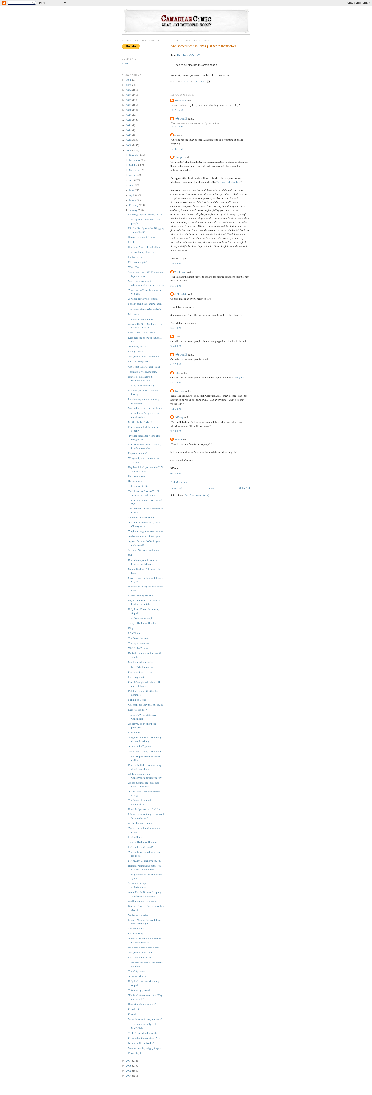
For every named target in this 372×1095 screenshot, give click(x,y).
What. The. (134, 267)
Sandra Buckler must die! (141, 517)
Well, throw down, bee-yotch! (143, 356)
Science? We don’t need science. (145, 550)
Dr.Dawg (178, 417)
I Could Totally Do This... (141, 595)
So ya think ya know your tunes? (145, 1019)
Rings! (131, 628)
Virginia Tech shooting (228, 182)
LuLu (177, 372)
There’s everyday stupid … (142, 618)
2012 (129, 135)
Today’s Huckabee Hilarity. (142, 623)
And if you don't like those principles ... (142, 725)
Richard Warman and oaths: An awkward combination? (144, 867)
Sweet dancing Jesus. (139, 361)
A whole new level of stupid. (143, 298)
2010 (129, 140)
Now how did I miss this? (141, 1043)
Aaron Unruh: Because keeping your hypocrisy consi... (144, 894)
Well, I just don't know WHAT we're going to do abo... (143, 493)
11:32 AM (176, 110)
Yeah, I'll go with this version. (143, 1033)
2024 (129, 90)
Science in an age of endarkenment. (138, 885)
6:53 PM (175, 408)
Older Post (244, 488)
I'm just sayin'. (135, 257)
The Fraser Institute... (139, 638)
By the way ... (135, 481)
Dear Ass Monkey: (138, 709)
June (132, 185)
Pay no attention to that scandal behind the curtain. (144, 602)
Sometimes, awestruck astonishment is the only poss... (146, 283)
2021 (129, 105)
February (134, 205)
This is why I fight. (138, 486)
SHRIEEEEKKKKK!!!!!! (140, 422)
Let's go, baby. (135, 351)
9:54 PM (175, 431)
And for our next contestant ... (143, 901)
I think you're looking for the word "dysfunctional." (146, 816)
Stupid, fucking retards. (140, 662)
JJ (175, 135)
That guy (179, 157)
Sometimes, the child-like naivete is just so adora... (145, 274)
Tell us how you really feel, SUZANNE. (142, 1026)
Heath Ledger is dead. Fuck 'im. (144, 809)
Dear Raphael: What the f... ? (143, 332)
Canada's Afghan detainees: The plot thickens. (145, 684)
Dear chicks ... (135, 732)
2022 (129, 100)
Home (211, 488)
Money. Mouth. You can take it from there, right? (144, 921)
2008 (129, 150)
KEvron (178, 439)
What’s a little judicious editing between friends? (144, 940)
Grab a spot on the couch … (142, 672)
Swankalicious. (136, 928)
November (135, 160)
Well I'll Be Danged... (139, 648)
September (135, 170)
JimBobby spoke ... (138, 346)
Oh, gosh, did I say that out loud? (145, 704)
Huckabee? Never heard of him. (144, 247)
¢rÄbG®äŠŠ (180, 118)
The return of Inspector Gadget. (144, 308)
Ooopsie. (133, 1014)
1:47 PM (175, 263)
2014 (129, 130)
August (133, 175)
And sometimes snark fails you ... (145, 536)
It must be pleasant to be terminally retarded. (141, 378)
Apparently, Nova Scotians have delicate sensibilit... (145, 325)
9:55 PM (175, 473)
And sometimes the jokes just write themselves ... (143, 784)
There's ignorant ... (137, 971)
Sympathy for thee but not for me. (145, 408)
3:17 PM (175, 285)
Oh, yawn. (133, 313)
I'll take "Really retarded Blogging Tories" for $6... (146, 230)
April (132, 195)
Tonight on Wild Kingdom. (142, 371)
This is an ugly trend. (139, 990)
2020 (129, 110)
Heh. (130, 555)
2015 (129, 125)
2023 (129, 95)
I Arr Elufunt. (135, 633)
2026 (129, 80)
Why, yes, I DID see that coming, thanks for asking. (145, 739)
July (131, 180)
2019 (129, 115)
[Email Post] (208, 81)
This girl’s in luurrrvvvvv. (141, 667)
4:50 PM (175, 382)
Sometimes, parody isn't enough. (145, 751)
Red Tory (179, 391)
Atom (125, 63)
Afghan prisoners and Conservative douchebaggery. (145, 776)
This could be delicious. (140, 319)
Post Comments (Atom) (197, 495)
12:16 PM (176, 148)
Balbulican (180, 100)
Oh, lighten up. (136, 933)
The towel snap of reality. (141, 252)
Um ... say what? (136, 677)
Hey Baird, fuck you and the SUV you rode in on (145, 469)
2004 (129, 1075)
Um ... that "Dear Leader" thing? (144, 366)
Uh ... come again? (137, 262)
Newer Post (176, 488)
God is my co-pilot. (138, 914)
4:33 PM (175, 364)
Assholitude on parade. (140, 823)
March (133, 200)
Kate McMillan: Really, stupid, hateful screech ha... (144, 446)
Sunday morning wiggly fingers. (145, 1048)
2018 (129, 120)
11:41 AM (176, 126)
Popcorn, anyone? (137, 453)
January (133, 210)
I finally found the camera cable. (145, 303)
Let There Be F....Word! (140, 957)
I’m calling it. (135, 1053)
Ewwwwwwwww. (137, 476)
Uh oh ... (132, 242)
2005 (129, 1070)
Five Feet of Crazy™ (189, 55)
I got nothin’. (135, 837)
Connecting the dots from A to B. (145, 1038)
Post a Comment (179, 482)
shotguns (239, 377)
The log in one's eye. (139, 643)
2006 (129, 1065)
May (132, 190)
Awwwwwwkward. (137, 976)
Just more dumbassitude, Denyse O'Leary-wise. (145, 524)
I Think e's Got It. (137, 699)
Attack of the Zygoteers (140, 746)
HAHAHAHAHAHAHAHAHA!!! (145, 947)
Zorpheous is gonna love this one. (146, 531)
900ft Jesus (180, 272)
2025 (129, 85)
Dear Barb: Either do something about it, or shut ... (144, 767)
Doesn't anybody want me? (142, 1004)
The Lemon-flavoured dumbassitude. (139, 802)
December (134, 154)
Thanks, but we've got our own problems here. (144, 415)
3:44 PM (175, 346)
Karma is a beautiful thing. (142, 237)
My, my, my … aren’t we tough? (144, 860)
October (133, 165)
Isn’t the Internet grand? (140, 847)
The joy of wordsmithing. (141, 385)
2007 (129, 1060)
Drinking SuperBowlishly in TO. (145, 214)
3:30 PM (175, 328)
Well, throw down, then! (140, 952)
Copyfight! (134, 1009)
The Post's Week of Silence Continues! (142, 716)
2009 (129, 145)
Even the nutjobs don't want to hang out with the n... (144, 562)
